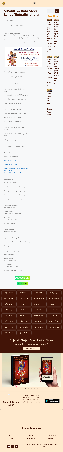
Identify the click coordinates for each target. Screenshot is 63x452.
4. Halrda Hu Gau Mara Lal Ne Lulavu (14, 171)
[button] (34, 3)
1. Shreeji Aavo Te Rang (10, 160)
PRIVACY (11, 438)
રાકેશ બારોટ (24, 327)
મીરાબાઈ (39, 293)
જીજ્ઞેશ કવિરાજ (9, 327)
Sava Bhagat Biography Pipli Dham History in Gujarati (56, 30)
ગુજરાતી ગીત (24, 333)
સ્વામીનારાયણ (54, 298)
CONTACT (52, 435)
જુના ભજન (9, 293)
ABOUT (31, 435)
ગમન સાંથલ (9, 333)
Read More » (49, 49)
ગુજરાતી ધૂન (9, 310)
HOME (11, 435)
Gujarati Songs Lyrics (11, 403)
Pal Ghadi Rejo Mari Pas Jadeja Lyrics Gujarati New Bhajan (56, 67)
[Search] (57, 11)
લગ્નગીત (54, 316)
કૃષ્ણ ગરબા (9, 316)
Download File (22, 277)
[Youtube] (12, 446)
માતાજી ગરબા (54, 310)
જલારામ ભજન (54, 304)
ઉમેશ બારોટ (39, 327)
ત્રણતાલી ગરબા (39, 316)
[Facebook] (8, 446)
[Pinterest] (16, 446)
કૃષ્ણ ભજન (24, 298)
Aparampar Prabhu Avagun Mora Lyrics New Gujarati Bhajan (49, 68)
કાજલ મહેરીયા (54, 321)
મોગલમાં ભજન (39, 304)
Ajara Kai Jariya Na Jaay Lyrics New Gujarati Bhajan (49, 101)
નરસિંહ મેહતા (54, 293)
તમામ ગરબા (24, 316)
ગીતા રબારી (9, 321)
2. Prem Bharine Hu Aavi (10, 164)
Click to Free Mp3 (22, 283)
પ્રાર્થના (24, 310)
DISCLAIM (31, 438)
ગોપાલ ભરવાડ (54, 327)
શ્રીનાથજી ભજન (39, 298)
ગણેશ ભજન (24, 304)
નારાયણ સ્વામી (24, 293)
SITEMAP (52, 438)
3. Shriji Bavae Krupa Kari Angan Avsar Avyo (16, 168)
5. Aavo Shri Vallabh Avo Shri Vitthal (14, 173)
